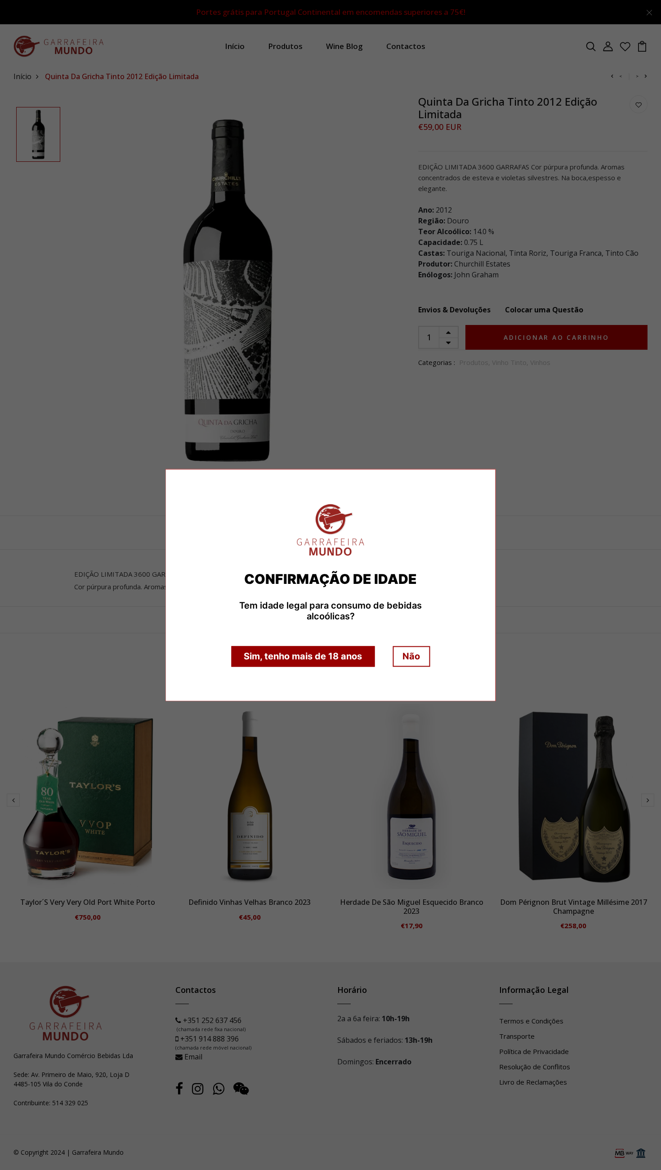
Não (411, 656)
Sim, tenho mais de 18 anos (303, 656)
